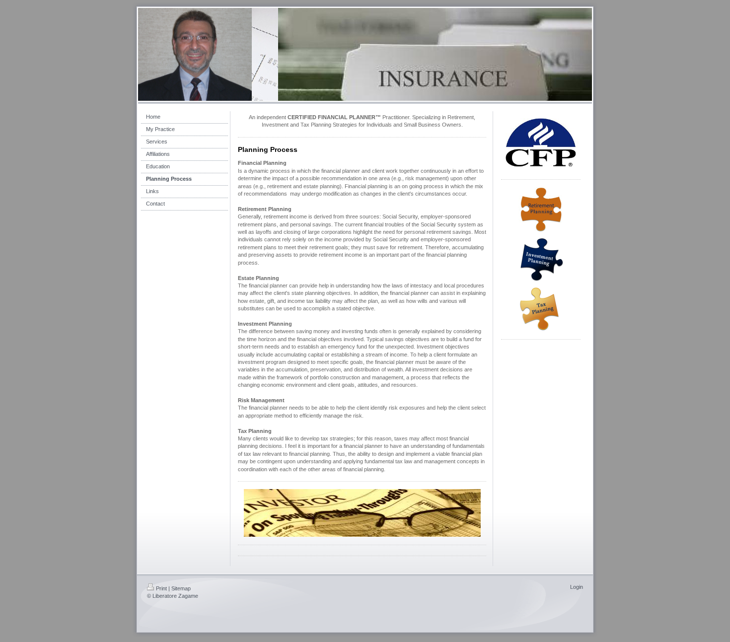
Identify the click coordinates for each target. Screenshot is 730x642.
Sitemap (181, 588)
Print (161, 588)
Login (576, 587)
